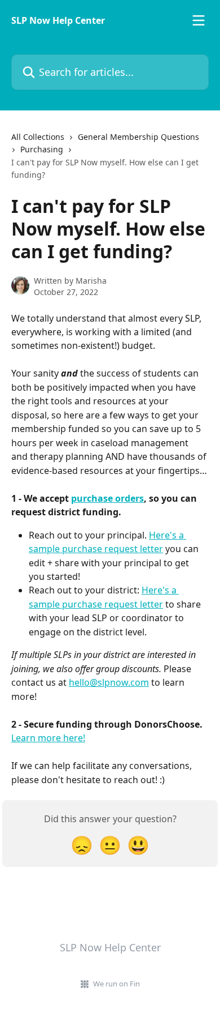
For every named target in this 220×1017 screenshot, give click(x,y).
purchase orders (107, 498)
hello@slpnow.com (109, 682)
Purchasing (41, 149)
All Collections (37, 136)
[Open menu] (198, 20)
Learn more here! (48, 738)
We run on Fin (116, 983)
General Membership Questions (138, 136)
